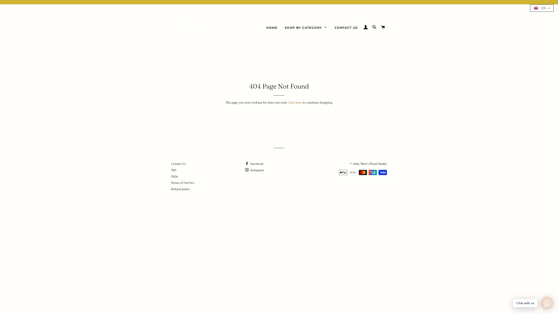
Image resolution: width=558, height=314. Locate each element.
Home (271, 28)
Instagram (257, 170)
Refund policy (180, 189)
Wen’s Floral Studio (374, 164)
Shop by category (304, 28)
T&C (174, 170)
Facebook (256, 164)
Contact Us (346, 28)
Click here (295, 102)
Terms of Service (182, 183)
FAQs (174, 176)
